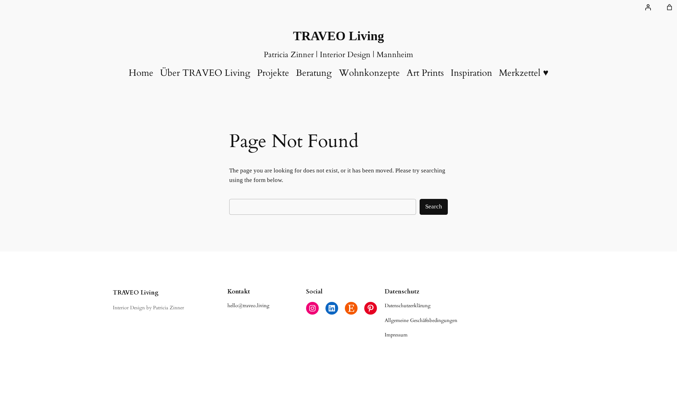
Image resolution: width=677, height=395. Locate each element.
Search (433, 206)
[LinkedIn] (331, 308)
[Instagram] (312, 308)
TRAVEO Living (338, 36)
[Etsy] (351, 308)
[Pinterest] (370, 308)
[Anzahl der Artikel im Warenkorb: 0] (669, 7)
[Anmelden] (648, 7)
